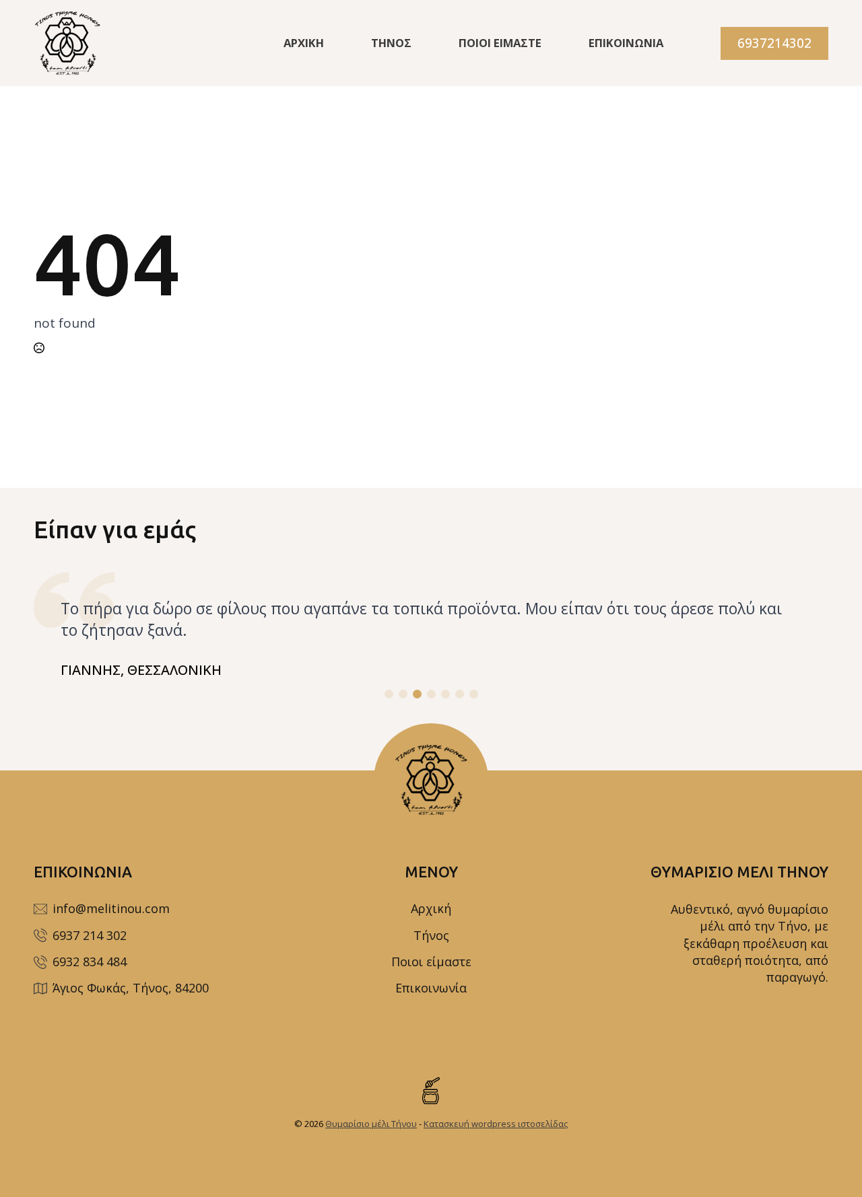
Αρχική (304, 42)
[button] (389, 694)
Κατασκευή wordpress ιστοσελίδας (496, 1124)
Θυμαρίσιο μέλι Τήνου (371, 1124)
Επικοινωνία (626, 42)
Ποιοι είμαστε (500, 42)
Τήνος (391, 42)
